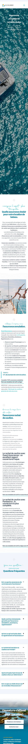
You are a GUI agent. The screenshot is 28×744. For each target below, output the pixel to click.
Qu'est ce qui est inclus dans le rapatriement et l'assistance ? (13, 634)
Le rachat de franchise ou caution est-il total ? (10, 648)
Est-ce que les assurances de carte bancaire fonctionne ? (12, 583)
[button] (14, 583)
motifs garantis (21, 335)
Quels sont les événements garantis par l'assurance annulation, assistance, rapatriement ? (11, 622)
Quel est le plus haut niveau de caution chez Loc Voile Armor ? (12, 674)
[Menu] (24, 5)
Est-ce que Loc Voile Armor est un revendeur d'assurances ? (12, 685)
